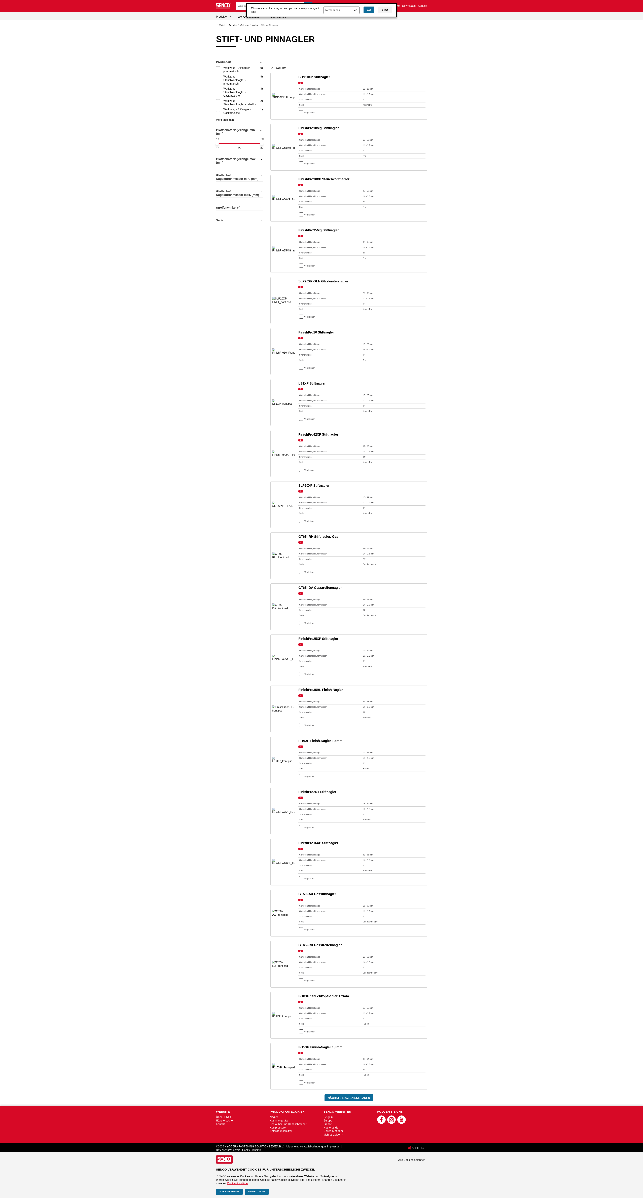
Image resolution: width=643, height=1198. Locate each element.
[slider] (217, 143)
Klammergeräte (279, 1120)
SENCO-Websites (337, 1111)
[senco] (223, 6)
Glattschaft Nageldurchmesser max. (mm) (237, 193)
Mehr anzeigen (225, 119)
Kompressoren (278, 1127)
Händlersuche (224, 1120)
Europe (328, 1120)
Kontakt (422, 5)
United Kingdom (333, 1131)
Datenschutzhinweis (228, 1150)
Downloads (409, 5)
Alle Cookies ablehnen (411, 1159)
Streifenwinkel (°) (228, 207)
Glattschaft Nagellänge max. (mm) (236, 160)
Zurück (222, 25)
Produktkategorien (287, 1111)
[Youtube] (401, 1122)
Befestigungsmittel (281, 1131)
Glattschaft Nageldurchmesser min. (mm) (237, 177)
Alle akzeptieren (229, 1191)
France (328, 1124)
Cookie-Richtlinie (237, 1183)
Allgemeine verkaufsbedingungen (306, 1146)
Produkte (233, 25)
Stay (385, 9)
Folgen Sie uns (390, 1111)
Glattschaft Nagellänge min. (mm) (236, 131)
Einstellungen (256, 1191)
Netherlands (331, 1127)
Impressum (333, 1146)
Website (223, 1111)
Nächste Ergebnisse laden (349, 1098)
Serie (219, 220)
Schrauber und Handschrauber (288, 1124)
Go (369, 9)
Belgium (328, 1117)
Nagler (255, 25)
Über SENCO (224, 1117)
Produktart (223, 62)
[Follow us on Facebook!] (381, 1122)
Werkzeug (244, 25)
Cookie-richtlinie (252, 1150)
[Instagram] (391, 1122)
